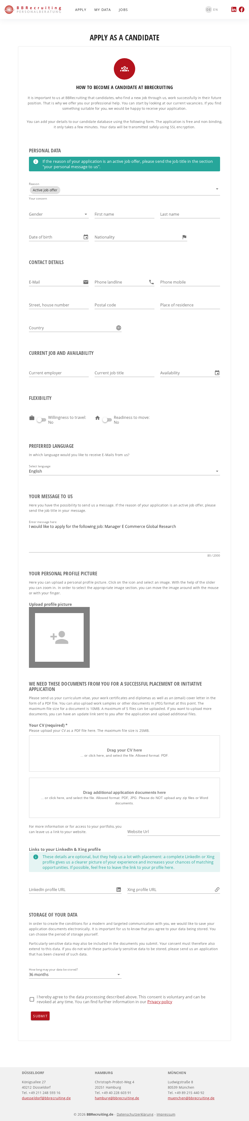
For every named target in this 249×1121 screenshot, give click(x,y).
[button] (124, 190)
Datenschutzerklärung (135, 1114)
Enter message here (42, 522)
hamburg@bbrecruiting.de (117, 1098)
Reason (34, 184)
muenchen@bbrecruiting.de (191, 1098)
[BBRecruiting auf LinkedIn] (234, 9)
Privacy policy (159, 1001)
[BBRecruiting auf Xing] (226, 9)
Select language (40, 466)
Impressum (166, 1114)
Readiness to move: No (132, 420)
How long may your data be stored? (53, 969)
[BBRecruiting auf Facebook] (241, 9)
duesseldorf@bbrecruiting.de (46, 1098)
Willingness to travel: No (67, 420)
